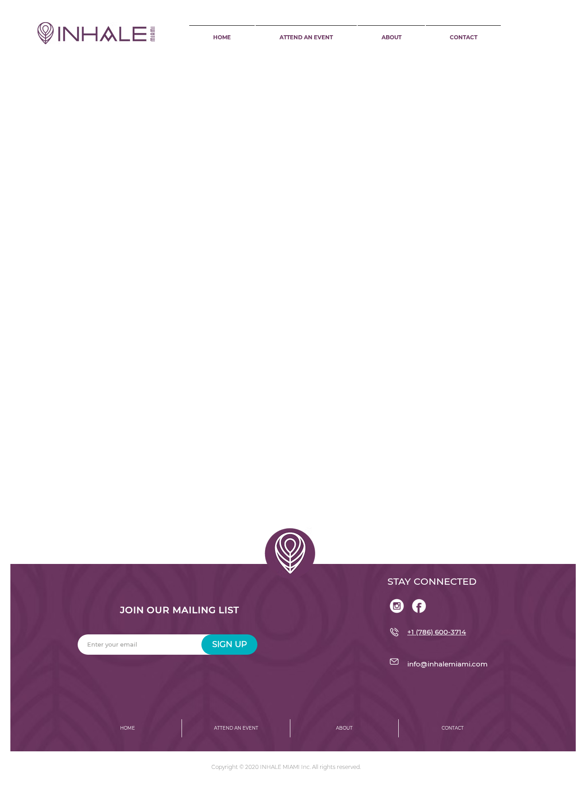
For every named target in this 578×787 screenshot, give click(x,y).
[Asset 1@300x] (396, 605)
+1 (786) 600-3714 (436, 632)
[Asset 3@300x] (419, 605)
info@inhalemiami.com (447, 664)
